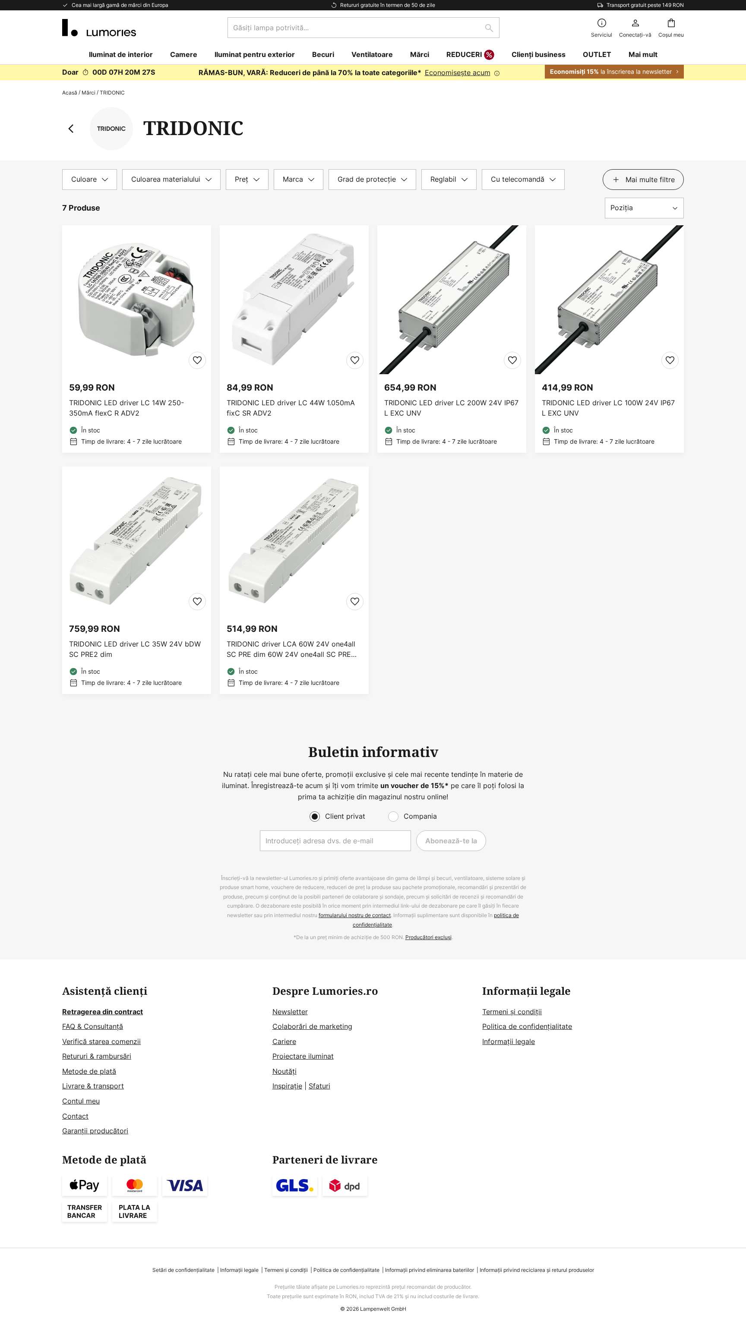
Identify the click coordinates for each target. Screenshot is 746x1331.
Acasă (69, 92)
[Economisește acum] (373, 72)
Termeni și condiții (512, 1011)
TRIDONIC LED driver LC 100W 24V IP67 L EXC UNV (608, 408)
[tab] (89, 179)
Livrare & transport (93, 1086)
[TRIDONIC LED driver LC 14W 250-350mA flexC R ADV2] (136, 339)
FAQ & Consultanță (92, 1026)
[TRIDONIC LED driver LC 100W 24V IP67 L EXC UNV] (609, 339)
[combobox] (363, 28)
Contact (75, 1116)
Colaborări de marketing (312, 1026)
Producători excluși (428, 937)
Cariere (284, 1041)
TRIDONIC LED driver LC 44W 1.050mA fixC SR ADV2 (291, 408)
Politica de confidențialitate (527, 1026)
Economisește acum (457, 72)
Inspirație (287, 1086)
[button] (197, 360)
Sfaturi (319, 1086)
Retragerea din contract (102, 1011)
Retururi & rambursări (96, 1056)
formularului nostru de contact (355, 915)
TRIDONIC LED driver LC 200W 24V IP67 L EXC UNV (451, 408)
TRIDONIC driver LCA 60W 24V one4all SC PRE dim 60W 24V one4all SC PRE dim (291, 649)
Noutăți (284, 1071)
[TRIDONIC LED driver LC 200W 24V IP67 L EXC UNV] (451, 339)
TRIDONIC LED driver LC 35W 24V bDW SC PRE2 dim (135, 649)
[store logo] (99, 27)
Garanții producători (95, 1130)
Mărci (88, 92)
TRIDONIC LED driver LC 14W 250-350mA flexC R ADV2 (126, 408)
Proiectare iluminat (303, 1056)
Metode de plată (89, 1071)
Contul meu (81, 1101)
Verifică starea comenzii (101, 1041)
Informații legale (508, 1041)
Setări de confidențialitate (183, 1270)
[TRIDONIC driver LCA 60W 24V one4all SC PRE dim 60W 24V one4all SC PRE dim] (294, 580)
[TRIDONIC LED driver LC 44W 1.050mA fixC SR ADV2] (294, 339)
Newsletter (290, 1011)
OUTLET (597, 54)
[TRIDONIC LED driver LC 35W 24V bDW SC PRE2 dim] (136, 580)
